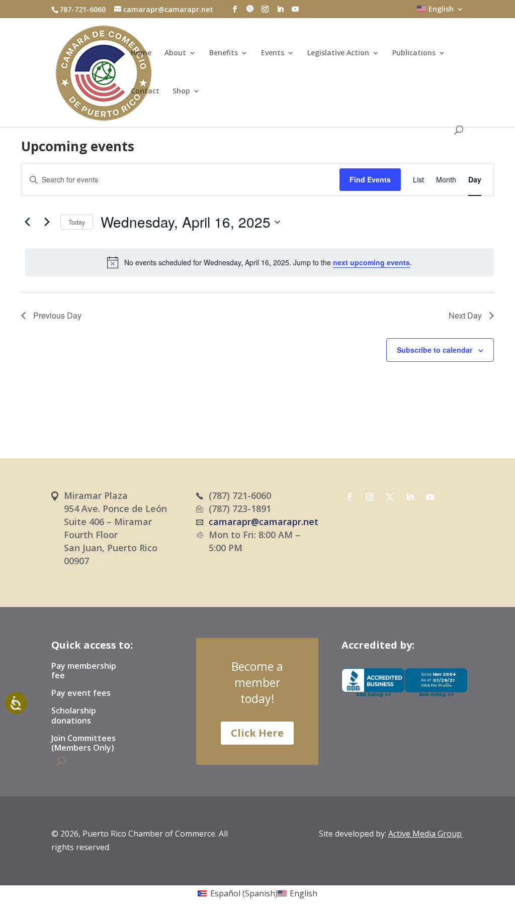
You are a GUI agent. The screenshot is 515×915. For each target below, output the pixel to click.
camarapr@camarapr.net (263, 522)
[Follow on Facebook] (349, 497)
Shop (181, 91)
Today (76, 222)
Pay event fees (81, 693)
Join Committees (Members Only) (83, 743)
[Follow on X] (390, 497)
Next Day (465, 315)
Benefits (223, 53)
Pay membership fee (83, 671)
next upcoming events (371, 262)
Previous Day (57, 315)
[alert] (259, 262)
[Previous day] (27, 222)
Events (272, 53)
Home (141, 53)
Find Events (370, 179)
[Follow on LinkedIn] (410, 497)
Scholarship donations (73, 716)
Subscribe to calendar (434, 350)
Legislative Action (338, 53)
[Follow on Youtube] (430, 497)
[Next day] (47, 222)
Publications (414, 53)
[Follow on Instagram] (370, 497)
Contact (145, 91)
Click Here (257, 733)
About (175, 53)
